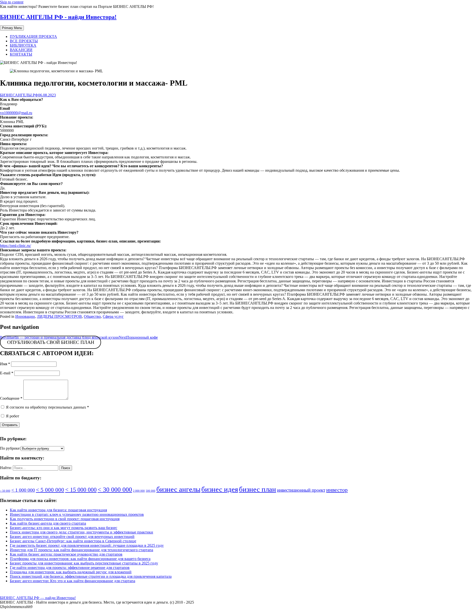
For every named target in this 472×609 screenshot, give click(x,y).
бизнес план (257, 489)
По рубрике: (10, 448)
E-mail (6, 373)
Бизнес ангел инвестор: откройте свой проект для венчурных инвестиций (72, 536)
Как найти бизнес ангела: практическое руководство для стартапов (66, 554)
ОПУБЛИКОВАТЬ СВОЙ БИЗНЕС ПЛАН (50, 342)
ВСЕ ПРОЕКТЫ (24, 41)
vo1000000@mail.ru (16, 113)
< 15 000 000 (81, 490)
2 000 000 (139, 490)
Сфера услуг (113, 316)
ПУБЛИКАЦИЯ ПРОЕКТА (33, 36)
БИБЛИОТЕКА (23, 45)
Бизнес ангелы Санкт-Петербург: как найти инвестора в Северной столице (73, 541)
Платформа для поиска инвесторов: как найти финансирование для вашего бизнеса (80, 559)
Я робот (12, 416)
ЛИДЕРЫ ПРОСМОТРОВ (59, 316)
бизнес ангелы (178, 489)
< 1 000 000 (23, 490)
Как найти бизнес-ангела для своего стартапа (48, 523)
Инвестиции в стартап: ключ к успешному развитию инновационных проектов (77, 514)
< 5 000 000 (50, 490)
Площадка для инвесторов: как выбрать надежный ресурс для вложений (71, 572)
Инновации (25, 316)
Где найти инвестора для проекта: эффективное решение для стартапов (70, 567)
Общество (92, 316)
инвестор (337, 490)
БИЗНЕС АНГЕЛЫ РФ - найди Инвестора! (58, 17)
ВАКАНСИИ (21, 50)
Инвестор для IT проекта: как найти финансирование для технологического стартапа (81, 550)
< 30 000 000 (115, 489)
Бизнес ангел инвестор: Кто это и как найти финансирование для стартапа (72, 581)
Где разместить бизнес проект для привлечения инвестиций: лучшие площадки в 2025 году (87, 545)
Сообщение (11, 398)
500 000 (150, 490)
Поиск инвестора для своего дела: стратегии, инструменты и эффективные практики (81, 532)
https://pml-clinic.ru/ (15, 246)
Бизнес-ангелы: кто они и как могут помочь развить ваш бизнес (63, 528)
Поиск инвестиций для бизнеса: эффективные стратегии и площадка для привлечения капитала (91, 576)
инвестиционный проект (301, 490)
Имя (5, 364)
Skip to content (11, 2)
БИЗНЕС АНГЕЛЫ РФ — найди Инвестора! (38, 598)
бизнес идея (219, 489)
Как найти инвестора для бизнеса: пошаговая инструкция (58, 510)
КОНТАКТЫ (21, 54)
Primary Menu (12, 28)
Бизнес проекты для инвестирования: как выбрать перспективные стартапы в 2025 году (84, 563)
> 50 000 (5, 490)
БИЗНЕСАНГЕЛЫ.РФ (19, 95)
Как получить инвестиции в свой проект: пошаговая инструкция (64, 519)
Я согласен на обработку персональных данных (47, 407)
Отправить (10, 425)
